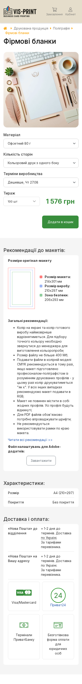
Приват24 (58, 605)
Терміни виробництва (22, 173)
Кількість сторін (18, 154)
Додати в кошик (60, 222)
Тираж (9, 193)
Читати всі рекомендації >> (30, 440)
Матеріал (11, 134)
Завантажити (41, 460)
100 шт (12, 201)
